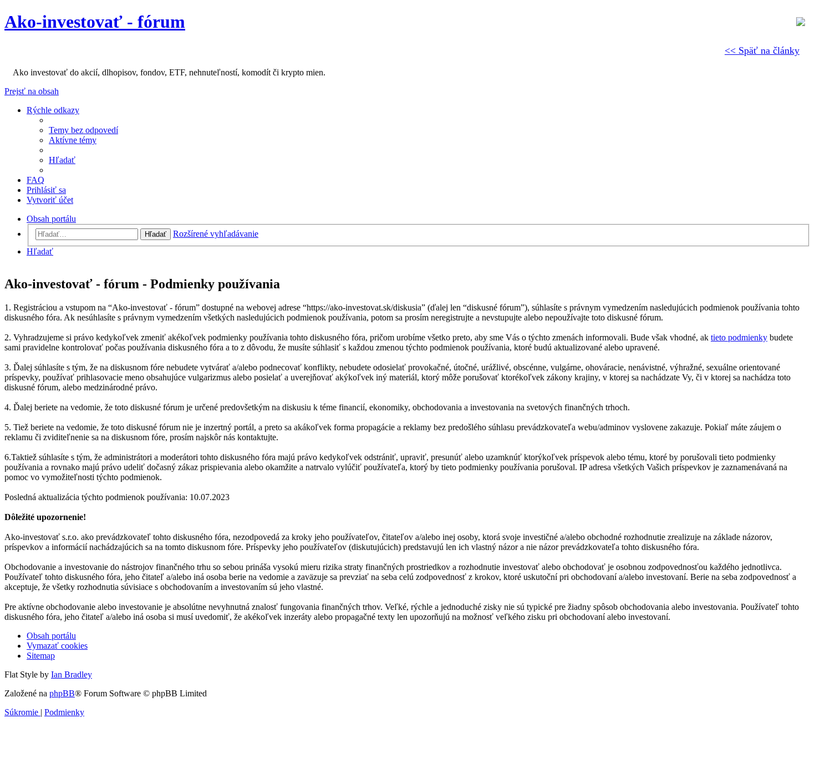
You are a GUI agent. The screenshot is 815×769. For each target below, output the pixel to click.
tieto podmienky (739, 337)
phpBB (62, 693)
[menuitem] (83, 130)
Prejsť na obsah (31, 91)
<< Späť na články (762, 50)
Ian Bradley (71, 674)
